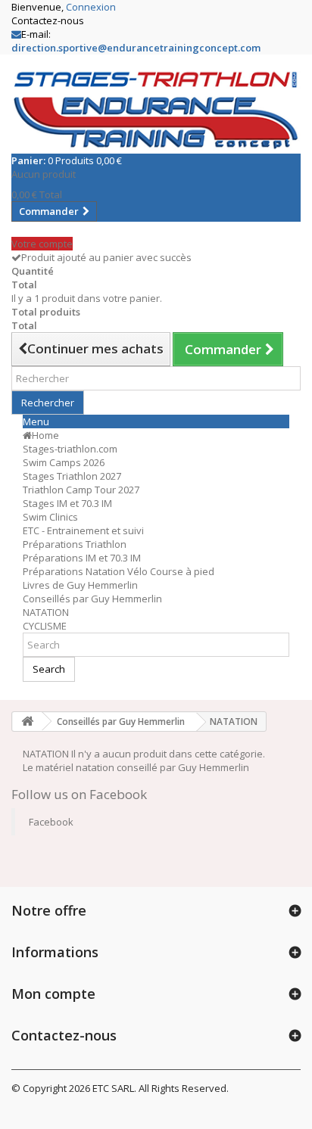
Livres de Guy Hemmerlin (80, 585)
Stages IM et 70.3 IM (67, 503)
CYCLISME (45, 626)
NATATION (46, 612)
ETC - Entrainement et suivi (83, 530)
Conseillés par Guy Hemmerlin (92, 598)
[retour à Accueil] (27, 721)
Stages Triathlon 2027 (72, 476)
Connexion (91, 7)
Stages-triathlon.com (70, 449)
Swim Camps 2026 (64, 462)
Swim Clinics (50, 517)
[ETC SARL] (156, 110)
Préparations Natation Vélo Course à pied (118, 571)
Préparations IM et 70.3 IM (82, 557)
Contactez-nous (47, 20)
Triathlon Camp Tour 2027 (81, 489)
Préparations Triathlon (74, 544)
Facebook (51, 822)
